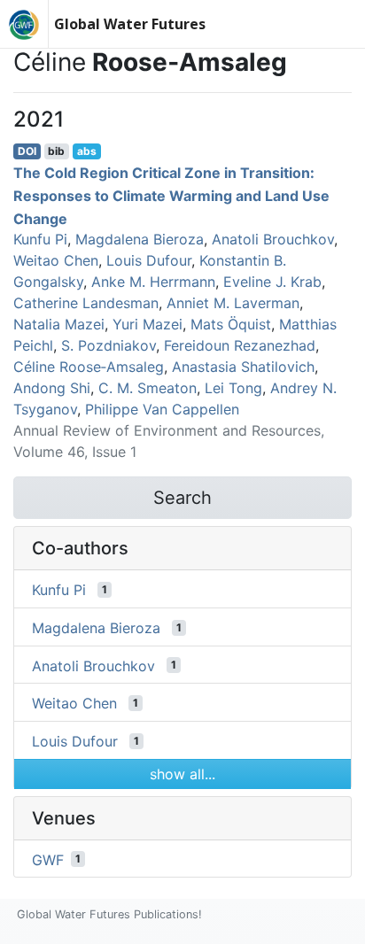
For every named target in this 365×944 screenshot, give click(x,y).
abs (87, 151)
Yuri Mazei (147, 324)
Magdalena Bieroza (139, 239)
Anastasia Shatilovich (243, 366)
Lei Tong (233, 388)
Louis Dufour (148, 260)
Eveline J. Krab (272, 281)
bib (56, 151)
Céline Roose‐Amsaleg (88, 366)
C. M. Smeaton (147, 388)
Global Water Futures (130, 24)
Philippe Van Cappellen (162, 409)
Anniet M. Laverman (233, 303)
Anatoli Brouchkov (273, 239)
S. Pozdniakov (108, 345)
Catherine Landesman (86, 303)
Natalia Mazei (59, 324)
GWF (48, 859)
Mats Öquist (230, 324)
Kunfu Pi (40, 239)
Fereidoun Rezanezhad (239, 345)
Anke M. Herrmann (153, 281)
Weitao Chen (55, 260)
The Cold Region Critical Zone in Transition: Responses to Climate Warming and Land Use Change (171, 195)
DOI (27, 151)
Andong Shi (51, 388)
